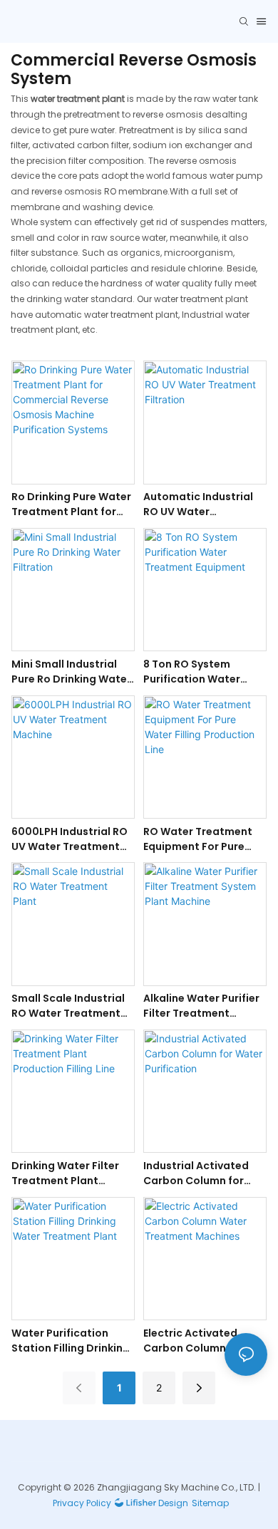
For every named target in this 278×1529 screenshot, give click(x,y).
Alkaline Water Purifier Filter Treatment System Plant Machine (201, 1006)
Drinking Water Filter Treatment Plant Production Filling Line (68, 1173)
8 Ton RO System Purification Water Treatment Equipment (201, 672)
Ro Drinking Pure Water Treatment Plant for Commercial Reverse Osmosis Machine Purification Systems (71, 504)
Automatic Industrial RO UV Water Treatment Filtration (198, 504)
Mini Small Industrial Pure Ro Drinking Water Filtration (71, 672)
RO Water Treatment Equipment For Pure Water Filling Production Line (197, 839)
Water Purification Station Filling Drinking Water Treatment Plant (72, 1341)
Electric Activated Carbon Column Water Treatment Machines (202, 1341)
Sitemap (210, 1503)
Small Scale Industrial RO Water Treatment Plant (68, 1006)
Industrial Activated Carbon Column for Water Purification (196, 1173)
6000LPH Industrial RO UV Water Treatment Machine (69, 839)
